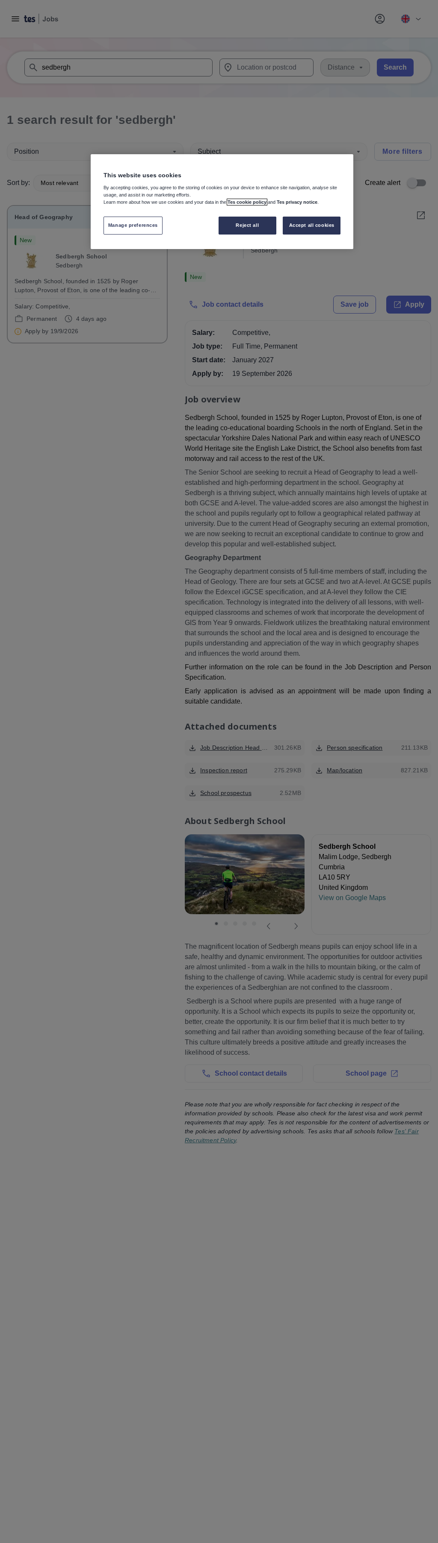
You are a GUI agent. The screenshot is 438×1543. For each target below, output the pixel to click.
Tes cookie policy (247, 202)
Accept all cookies (311, 225)
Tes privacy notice (297, 202)
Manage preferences (133, 225)
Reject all (247, 225)
